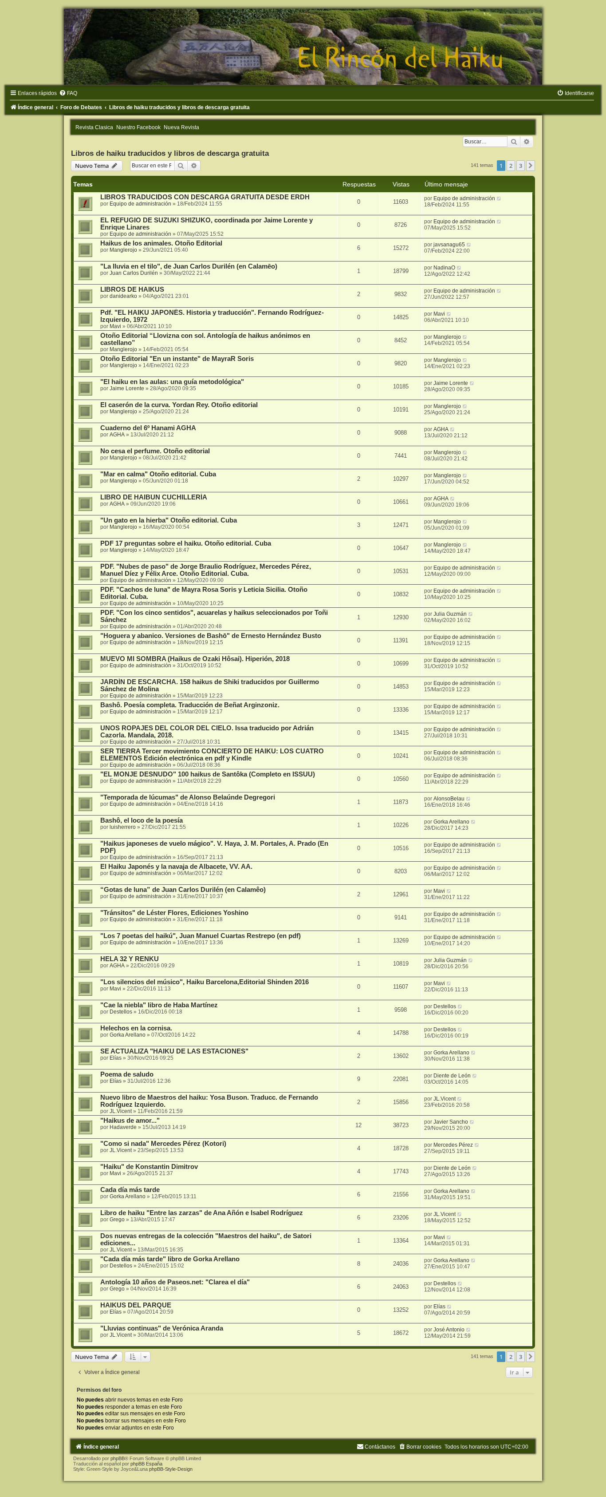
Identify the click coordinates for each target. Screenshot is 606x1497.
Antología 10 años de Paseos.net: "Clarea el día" (175, 1282)
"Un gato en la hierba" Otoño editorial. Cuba (168, 520)
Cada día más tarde (130, 1189)
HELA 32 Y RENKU (129, 958)
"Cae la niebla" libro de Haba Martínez (159, 1005)
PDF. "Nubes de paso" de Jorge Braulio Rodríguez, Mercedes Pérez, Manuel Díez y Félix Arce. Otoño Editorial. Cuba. (205, 570)
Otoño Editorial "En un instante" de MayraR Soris (177, 358)
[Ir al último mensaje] (499, 198)
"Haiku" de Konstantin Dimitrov (149, 1166)
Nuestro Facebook (138, 127)
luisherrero (123, 827)
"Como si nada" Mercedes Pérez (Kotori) (163, 1143)
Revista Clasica (94, 127)
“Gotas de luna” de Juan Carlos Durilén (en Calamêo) (183, 889)
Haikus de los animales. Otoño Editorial (161, 243)
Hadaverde (123, 1127)
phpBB (117, 1458)
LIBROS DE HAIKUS (132, 289)
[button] (530, 165)
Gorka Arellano (451, 822)
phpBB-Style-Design (171, 1469)
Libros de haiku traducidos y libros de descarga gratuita (170, 153)
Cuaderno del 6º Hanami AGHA (148, 428)
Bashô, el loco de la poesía (141, 820)
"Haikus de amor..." (130, 1120)
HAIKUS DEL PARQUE (135, 1305)
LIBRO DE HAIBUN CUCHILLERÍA (153, 497)
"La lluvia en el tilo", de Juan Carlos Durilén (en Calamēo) (188, 266)
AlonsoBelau (448, 799)
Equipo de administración (140, 204)
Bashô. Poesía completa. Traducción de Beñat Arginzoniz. (189, 705)
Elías (116, 1058)
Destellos (121, 1012)
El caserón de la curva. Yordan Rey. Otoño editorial (179, 404)
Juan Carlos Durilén (134, 273)
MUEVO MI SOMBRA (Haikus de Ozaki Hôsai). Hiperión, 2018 (195, 658)
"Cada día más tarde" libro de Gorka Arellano (170, 1259)
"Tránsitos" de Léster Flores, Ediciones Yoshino (174, 912)
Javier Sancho (450, 1122)
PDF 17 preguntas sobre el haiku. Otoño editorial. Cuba (185, 543)
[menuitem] (68, 93)
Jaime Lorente (127, 388)
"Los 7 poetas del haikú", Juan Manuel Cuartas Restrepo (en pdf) (200, 935)
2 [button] (510, 166)
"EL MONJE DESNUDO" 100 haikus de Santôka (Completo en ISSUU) (207, 774)
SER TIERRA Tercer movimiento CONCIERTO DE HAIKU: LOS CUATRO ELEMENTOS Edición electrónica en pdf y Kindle (212, 755)
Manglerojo (123, 250)
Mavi (115, 326)
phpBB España (146, 1463)
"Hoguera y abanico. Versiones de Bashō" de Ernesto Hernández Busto (210, 635)
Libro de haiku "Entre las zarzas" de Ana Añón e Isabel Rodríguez (201, 1212)
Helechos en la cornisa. (136, 1028)
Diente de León (452, 1076)
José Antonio (448, 1330)
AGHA (117, 435)
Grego (117, 1219)
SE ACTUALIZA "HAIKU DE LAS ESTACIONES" (174, 1051)
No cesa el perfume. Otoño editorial (155, 451)
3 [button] (520, 166)
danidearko (123, 296)
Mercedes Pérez (453, 1145)
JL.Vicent (121, 1111)
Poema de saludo (126, 1074)
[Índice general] (303, 47)
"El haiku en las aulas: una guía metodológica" (172, 381)
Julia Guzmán (450, 614)
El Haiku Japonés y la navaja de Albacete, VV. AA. (176, 866)
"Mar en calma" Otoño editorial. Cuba (158, 474)
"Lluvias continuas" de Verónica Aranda (161, 1328)
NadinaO (444, 268)
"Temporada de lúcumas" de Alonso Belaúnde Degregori (187, 797)
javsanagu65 (449, 245)
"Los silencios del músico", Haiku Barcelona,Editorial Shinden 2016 (204, 982)
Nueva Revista (181, 127)
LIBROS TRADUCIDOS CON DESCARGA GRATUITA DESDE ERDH (205, 197)
